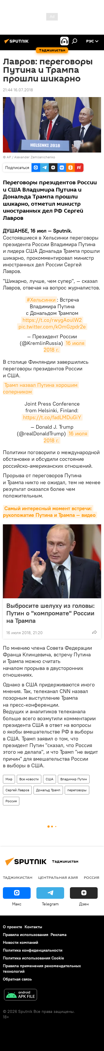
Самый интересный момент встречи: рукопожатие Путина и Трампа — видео (49, 511)
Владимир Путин (73, 779)
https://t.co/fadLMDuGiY (52, 417)
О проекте (12, 926)
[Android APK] (20, 995)
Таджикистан (17, 877)
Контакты (33, 926)
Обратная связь (17, 979)
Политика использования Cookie (33, 958)
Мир (8, 779)
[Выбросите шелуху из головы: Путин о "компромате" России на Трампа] (52, 561)
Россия (11, 801)
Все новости (29, 779)
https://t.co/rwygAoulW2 (52, 320)
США (49, 779)
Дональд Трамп (48, 790)
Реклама (58, 934)
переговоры (77, 790)
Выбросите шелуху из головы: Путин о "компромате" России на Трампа (50, 613)
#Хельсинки (41, 299)
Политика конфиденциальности (32, 950)
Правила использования (25, 934)
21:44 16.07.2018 (18, 89)
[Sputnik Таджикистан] (17, 43)
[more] (94, 632)
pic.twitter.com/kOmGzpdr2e (52, 326)
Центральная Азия (58, 877)
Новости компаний (20, 942)
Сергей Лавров (17, 790)
